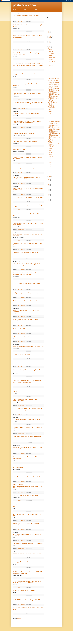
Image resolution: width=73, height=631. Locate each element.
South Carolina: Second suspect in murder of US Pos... (53, 166)
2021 (48, 179)
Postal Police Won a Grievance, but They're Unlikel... (53, 65)
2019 (48, 181)
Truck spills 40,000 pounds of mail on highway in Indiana (27, 168)
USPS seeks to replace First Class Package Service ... (53, 132)
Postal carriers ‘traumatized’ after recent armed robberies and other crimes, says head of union (27, 437)
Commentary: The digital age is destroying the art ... (52, 124)
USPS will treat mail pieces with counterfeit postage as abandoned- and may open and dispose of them (27, 264)
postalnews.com (24, 5)
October (49, 37)
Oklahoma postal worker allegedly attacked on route (26, 113)
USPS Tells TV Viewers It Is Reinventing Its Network (26, 45)
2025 (48, 31)
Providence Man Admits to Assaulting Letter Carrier (26, 300)
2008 (48, 195)
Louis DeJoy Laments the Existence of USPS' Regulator (27, 553)
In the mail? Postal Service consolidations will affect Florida (28, 346)
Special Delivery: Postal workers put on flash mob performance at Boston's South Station (26, 273)
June (49, 42)
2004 (48, 200)
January (49, 176)
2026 (48, 30)
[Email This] (26, 21)
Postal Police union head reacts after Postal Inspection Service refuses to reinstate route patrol (27, 122)
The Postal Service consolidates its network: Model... (53, 51)
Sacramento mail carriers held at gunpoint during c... (53, 97)
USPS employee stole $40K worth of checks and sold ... (53, 105)
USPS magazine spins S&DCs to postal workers (25, 495)
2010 (48, 193)
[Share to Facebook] (29, 21)
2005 (48, 199)
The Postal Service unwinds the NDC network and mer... (53, 93)
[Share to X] (28, 21)
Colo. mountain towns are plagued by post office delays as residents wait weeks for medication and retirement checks (28, 64)
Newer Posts (15, 616)
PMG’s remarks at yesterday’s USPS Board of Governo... (53, 128)
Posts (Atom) (19, 618)
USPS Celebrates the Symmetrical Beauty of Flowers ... (53, 63)
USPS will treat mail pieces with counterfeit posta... (52, 101)
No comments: (23, 21)
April (49, 45)
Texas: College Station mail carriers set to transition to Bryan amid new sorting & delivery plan (27, 581)
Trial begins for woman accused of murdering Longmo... (53, 57)
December (50, 35)
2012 (48, 190)
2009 (48, 194)
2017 (48, 184)
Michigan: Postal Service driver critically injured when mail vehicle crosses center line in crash (28, 103)
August (49, 40)
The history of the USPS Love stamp (22, 329)
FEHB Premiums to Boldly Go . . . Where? (24, 590)
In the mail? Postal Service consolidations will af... (52, 118)
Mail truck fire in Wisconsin (20, 149)
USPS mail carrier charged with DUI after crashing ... (53, 85)
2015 (48, 186)
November (50, 36)
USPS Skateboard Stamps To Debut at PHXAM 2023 (26, 477)
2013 (48, 189)
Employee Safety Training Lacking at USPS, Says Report (27, 293)
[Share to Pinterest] (30, 21)
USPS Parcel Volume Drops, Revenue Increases (25, 336)
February (49, 47)
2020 (48, 180)
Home (28, 616)
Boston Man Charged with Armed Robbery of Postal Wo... (53, 61)
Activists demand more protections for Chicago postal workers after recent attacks (26, 524)
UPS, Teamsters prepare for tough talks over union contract (28, 543)
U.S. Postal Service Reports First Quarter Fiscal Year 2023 (28, 419)
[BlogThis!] (27, 21)
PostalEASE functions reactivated (21, 354)
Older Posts (41, 616)
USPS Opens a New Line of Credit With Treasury (25, 362)
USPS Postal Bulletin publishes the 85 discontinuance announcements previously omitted (27, 381)
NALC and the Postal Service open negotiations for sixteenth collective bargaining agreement (26, 132)
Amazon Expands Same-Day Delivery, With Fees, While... (53, 53)
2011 (48, 191)
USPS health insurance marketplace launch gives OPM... (53, 83)
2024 (48, 32)
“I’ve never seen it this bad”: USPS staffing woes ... (53, 154)
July (49, 41)
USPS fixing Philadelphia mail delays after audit (25, 141)
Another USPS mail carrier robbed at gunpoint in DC (26, 600)
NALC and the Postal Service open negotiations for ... (53, 73)
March (49, 46)
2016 (48, 185)
